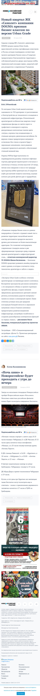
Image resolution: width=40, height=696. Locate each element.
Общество (6, 38)
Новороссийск (9, 346)
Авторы (21, 671)
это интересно (21, 349)
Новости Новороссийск (24, 346)
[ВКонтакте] (2, 341)
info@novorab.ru (5, 661)
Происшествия (5, 667)
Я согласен (21, 693)
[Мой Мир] (8, 341)
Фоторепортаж (5, 671)
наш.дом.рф (12, 336)
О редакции (4, 676)
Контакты (21, 665)
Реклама (3, 678)
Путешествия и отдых (9, 387)
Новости (3, 665)
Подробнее (33, 690)
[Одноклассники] (5, 341)
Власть (3, 673)
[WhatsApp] (10, 341)
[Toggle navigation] (35, 12)
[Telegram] (13, 341)
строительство (9, 349)
